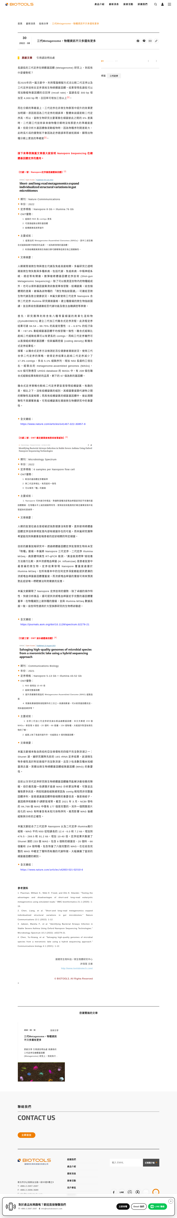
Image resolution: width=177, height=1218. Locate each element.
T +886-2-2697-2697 (28, 1186)
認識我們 (143, 4)
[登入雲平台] (129, 1192)
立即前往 (27, 1135)
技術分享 (43, 23)
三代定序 (114, 76)
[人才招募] (137, 1192)
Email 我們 (139, 1206)
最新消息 (114, 4)
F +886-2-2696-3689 (28, 1190)
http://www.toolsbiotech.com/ (77, 968)
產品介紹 (100, 4)
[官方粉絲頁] (113, 1192)
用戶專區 (71, 1187)
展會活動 (128, 4)
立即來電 (123, 1206)
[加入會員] (121, 1192)
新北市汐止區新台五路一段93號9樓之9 (36, 1182)
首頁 (20, 23)
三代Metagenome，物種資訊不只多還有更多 (75, 23)
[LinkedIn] (145, 1192)
